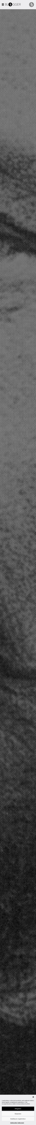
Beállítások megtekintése (18, 1119)
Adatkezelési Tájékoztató (17, 1123)
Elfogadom (18, 1108)
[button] (33, 1097)
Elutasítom (18, 1114)
